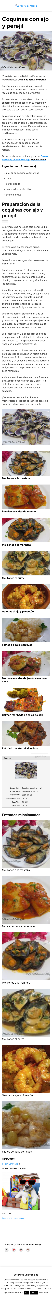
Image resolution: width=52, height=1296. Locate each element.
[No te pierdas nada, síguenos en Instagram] (28, 1250)
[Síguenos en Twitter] (7, 1250)
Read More (43, 1292)
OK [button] (26, 1292)
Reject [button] (34, 1292)
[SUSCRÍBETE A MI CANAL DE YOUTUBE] (21, 1250)
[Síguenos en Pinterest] (14, 1250)
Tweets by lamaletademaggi (13, 1218)
